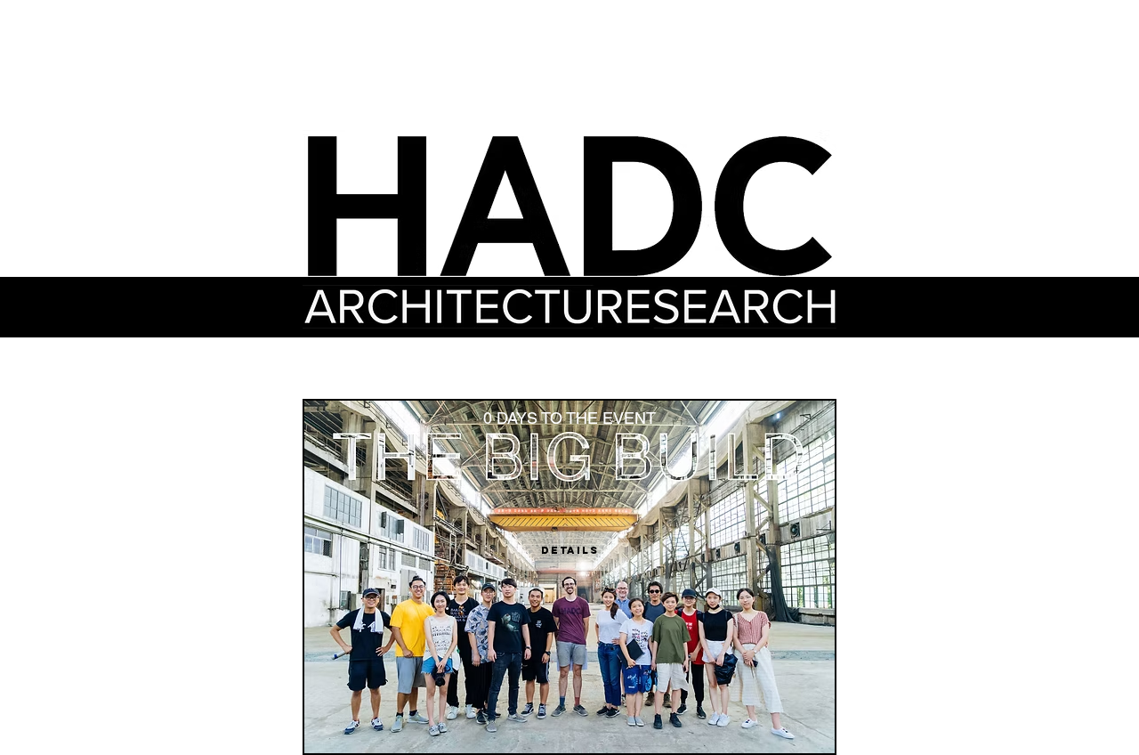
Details (570, 550)
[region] (717, 307)
